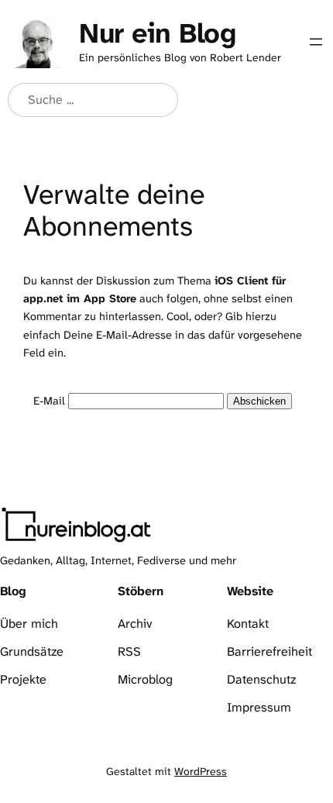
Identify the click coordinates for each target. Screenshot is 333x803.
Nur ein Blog (157, 33)
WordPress (200, 771)
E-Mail (49, 401)
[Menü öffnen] (316, 42)
